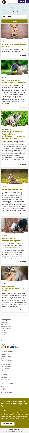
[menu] (27, 1)
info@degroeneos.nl (6, 389)
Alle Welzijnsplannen (6, 326)
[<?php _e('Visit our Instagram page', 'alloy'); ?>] (2, 395)
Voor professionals (6, 339)
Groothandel (4, 341)
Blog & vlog (4, 324)
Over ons (3, 330)
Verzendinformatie (6, 356)
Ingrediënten (4, 337)
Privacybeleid (9, 431)
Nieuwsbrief (4, 332)
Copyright (21, 431)
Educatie (3, 334)
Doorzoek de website (6, 368)
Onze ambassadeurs (6, 328)
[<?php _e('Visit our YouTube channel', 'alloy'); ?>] (6, 395)
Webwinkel (4, 322)
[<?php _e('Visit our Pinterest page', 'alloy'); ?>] (8, 395)
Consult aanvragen (6, 366)
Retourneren (4, 358)
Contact (3, 370)
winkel (22, 2)
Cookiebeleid (15, 431)
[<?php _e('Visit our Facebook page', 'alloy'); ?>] (4, 395)
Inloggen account (5, 364)
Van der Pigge (7, 424)
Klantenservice (5, 354)
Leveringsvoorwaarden (7, 360)
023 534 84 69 (5, 387)
